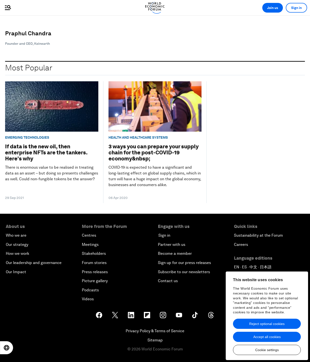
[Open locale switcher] (6, 347)
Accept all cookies (267, 337)
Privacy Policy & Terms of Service (155, 331)
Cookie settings (267, 350)
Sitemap (155, 340)
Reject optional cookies (267, 324)
